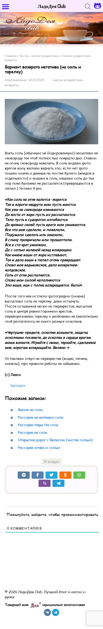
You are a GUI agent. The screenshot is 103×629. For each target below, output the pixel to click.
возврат (53, 461)
